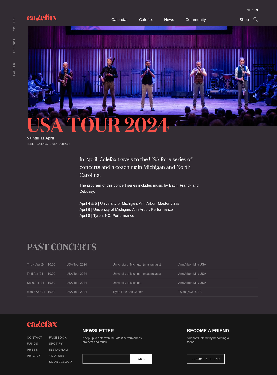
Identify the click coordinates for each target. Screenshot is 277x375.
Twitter (14, 69)
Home (30, 144)
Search (255, 19)
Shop (244, 19)
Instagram (58, 349)
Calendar (119, 19)
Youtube (14, 23)
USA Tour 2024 (61, 144)
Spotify (56, 343)
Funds (32, 343)
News (169, 19)
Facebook (14, 47)
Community (195, 19)
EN (256, 10)
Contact (34, 337)
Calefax (146, 19)
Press (32, 349)
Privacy (34, 355)
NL (249, 10)
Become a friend (206, 359)
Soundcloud (60, 361)
